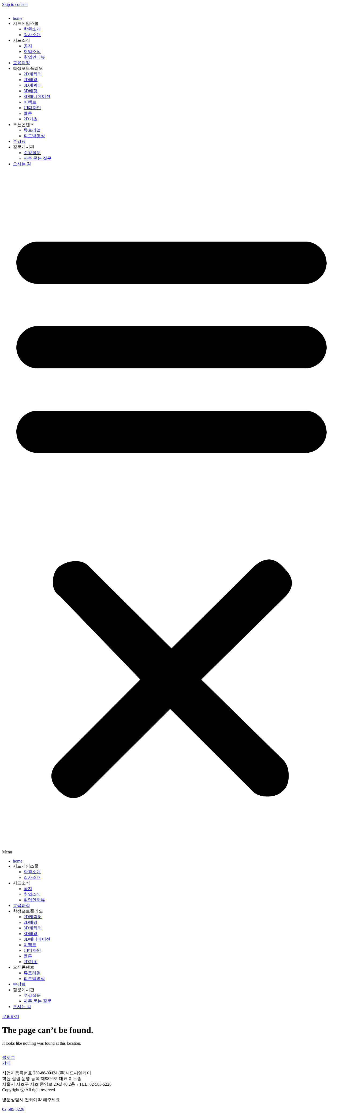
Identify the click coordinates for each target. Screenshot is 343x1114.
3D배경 (31, 91)
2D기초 (31, 119)
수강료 (19, 141)
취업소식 (32, 51)
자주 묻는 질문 (37, 158)
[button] (171, 512)
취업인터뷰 (34, 57)
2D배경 (31, 79)
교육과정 (21, 62)
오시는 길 (22, 164)
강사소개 (32, 34)
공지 (28, 46)
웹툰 (28, 113)
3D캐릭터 (33, 85)
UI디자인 (32, 107)
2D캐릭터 (33, 74)
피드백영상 (34, 135)
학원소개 (32, 29)
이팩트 (30, 102)
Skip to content (15, 4)
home (17, 18)
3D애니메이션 (37, 96)
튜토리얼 (32, 130)
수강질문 (32, 152)
